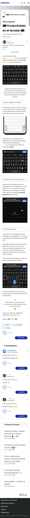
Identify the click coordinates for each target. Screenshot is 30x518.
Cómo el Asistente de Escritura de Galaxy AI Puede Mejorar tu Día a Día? (14, 458)
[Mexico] (5, 3)
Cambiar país (5, 512)
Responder (21, 368)
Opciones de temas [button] (24, 16)
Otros (4, 49)
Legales (3, 509)
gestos (7, 325)
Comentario (21, 338)
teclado (8, 328)
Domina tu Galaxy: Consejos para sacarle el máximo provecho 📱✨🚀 (14, 433)
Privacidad (4, 506)
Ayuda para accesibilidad (9, 500)
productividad (18, 325)
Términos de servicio (7, 503)
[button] (25, 41)
